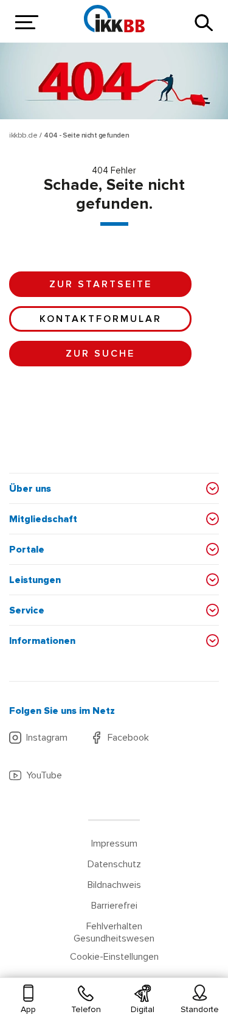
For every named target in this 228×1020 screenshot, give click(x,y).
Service (26, 610)
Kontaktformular (101, 319)
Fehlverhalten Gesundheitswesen (114, 932)
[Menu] (24, 22)
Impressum (114, 843)
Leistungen (35, 580)
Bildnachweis (114, 885)
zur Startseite (100, 284)
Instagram (46, 738)
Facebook (128, 738)
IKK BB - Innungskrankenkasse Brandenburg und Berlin (114, 18)
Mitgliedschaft (43, 519)
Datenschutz (114, 864)
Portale (26, 549)
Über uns (30, 489)
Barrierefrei (114, 905)
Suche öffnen (204, 22)
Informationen (42, 641)
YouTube (44, 775)
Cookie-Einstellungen (114, 957)
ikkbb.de (23, 135)
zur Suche (100, 354)
